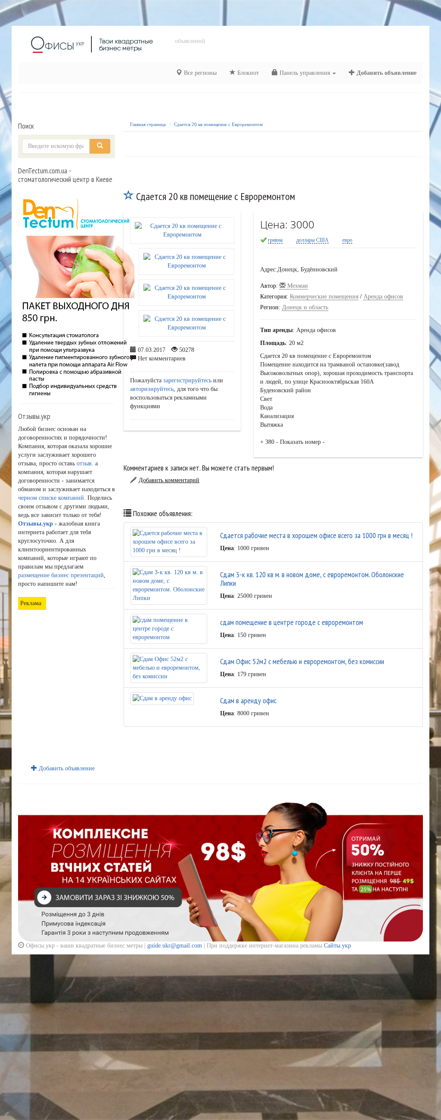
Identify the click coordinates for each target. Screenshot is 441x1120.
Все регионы (199, 73)
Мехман (297, 286)
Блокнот (247, 73)
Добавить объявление (385, 73)
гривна (275, 240)
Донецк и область (305, 307)
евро (347, 240)
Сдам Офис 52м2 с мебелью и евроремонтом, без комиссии (302, 661)
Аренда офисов (383, 296)
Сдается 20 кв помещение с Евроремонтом (218, 124)
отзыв (84, 463)
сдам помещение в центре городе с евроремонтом (291, 622)
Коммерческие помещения (324, 296)
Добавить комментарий (169, 480)
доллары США (312, 240)
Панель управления (305, 73)
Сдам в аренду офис (248, 700)
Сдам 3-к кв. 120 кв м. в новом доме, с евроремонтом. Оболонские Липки (312, 578)
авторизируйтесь (152, 389)
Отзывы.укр (35, 523)
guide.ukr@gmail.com (174, 945)
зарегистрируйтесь (187, 380)
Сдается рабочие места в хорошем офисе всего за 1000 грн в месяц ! (316, 535)
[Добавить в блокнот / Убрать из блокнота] (129, 196)
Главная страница (148, 124)
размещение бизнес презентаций (61, 575)
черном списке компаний (51, 498)
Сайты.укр (337, 945)
